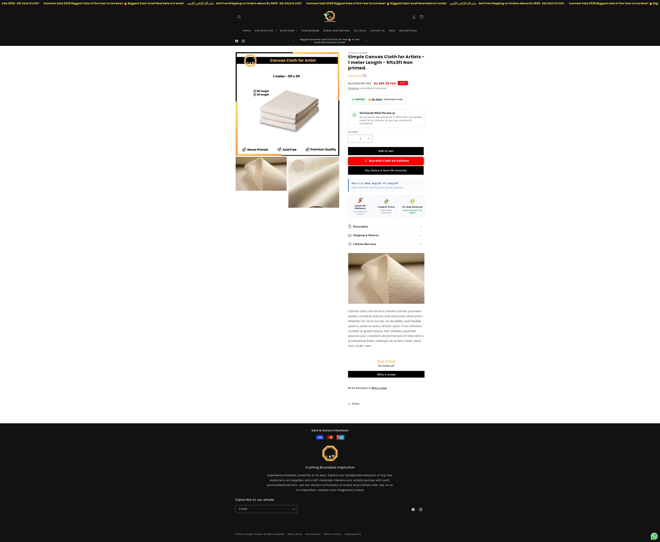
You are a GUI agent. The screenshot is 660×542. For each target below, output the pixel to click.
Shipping (353, 88)
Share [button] (355, 403)
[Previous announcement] (293, 41)
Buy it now (386, 170)
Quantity (353, 131)
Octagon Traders (254, 534)
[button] (239, 17)
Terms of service (332, 534)
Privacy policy (313, 534)
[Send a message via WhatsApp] (654, 536)
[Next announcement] (366, 41)
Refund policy (295, 534)
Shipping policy (353, 534)
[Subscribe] (293, 509)
